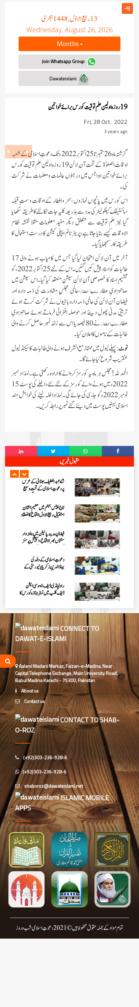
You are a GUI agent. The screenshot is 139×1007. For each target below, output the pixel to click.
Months (68, 43)
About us (29, 690)
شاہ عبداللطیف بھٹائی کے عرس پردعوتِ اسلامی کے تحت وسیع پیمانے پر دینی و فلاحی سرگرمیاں (43, 488)
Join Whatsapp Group (64, 61)
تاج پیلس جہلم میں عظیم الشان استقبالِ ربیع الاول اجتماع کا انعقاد (42, 511)
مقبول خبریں (69, 461)
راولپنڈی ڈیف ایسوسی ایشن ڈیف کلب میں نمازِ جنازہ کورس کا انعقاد (42, 593)
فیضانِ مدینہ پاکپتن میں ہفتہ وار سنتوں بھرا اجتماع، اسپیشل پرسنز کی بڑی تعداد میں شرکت (43, 541)
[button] (14, 474)
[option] (69, 487)
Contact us (34, 701)
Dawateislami (64, 78)
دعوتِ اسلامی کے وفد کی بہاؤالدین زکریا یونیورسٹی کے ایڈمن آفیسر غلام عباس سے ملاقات (44, 570)
